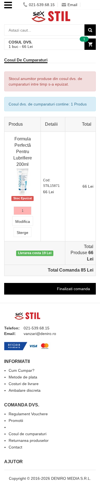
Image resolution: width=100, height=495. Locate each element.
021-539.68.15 (42, 4)
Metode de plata (23, 377)
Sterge (22, 232)
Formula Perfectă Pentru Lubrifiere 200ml (22, 151)
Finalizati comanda (73, 289)
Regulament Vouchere (28, 414)
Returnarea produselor (29, 440)
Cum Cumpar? (21, 370)
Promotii (16, 420)
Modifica (22, 221)
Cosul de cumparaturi (27, 434)
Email (72, 4)
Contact (15, 447)
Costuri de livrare (24, 383)
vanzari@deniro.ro (40, 333)
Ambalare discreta (25, 390)
